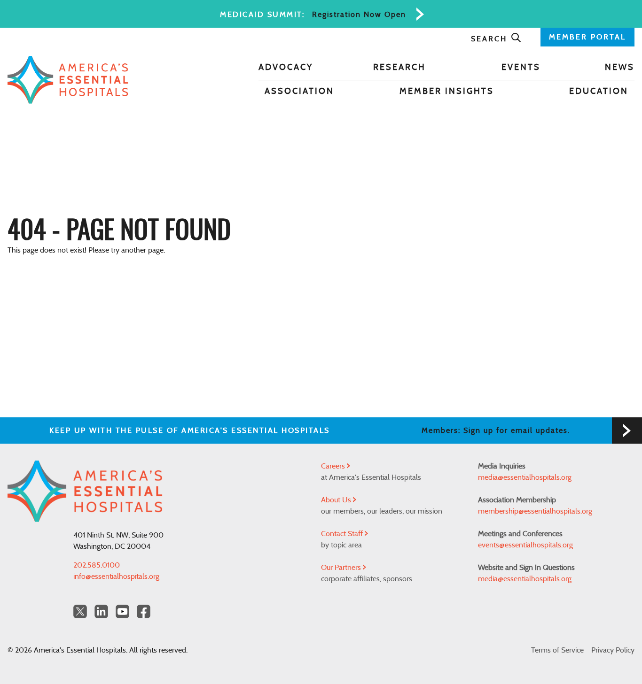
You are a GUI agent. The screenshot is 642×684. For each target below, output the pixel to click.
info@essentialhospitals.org (116, 576)
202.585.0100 (96, 565)
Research (399, 67)
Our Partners (342, 567)
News (619, 67)
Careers (334, 466)
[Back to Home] (68, 80)
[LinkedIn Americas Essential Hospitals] (101, 611)
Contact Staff (343, 534)
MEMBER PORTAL (587, 37)
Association (299, 91)
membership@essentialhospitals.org (535, 511)
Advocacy (285, 67)
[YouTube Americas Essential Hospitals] (122, 611)
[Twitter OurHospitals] (80, 611)
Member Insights (446, 91)
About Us (337, 500)
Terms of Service (557, 650)
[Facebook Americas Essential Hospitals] (143, 611)
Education (598, 91)
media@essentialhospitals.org (525, 477)
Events (520, 67)
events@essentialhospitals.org (525, 545)
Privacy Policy (612, 650)
